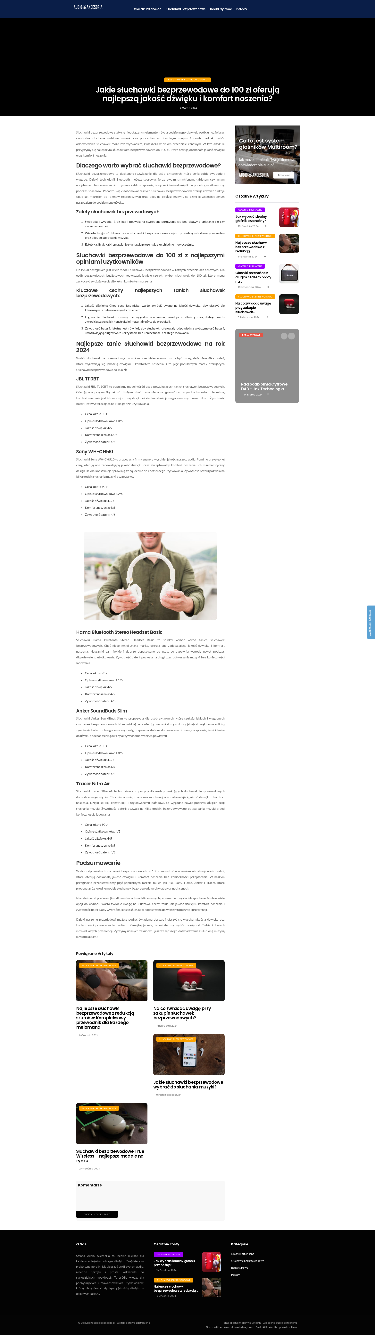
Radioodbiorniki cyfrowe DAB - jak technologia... (264, 386)
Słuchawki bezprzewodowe (186, 9)
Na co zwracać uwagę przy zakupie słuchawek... (253, 307)
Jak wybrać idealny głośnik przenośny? (251, 218)
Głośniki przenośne (147, 9)
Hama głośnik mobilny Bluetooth (241, 1322)
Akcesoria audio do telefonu (280, 1322)
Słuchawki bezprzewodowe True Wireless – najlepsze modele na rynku (110, 1156)
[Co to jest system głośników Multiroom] (267, 155)
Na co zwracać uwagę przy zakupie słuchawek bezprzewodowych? (182, 1013)
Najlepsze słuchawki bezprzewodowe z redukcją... (251, 247)
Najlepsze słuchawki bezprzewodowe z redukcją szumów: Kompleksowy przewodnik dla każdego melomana (105, 1017)
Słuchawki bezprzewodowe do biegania (229, 1327)
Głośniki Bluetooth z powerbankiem (276, 1327)
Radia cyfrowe (221, 9)
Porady (241, 9)
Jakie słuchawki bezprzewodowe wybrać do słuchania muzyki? (188, 1084)
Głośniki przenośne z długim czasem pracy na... (253, 277)
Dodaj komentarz (97, 1214)
